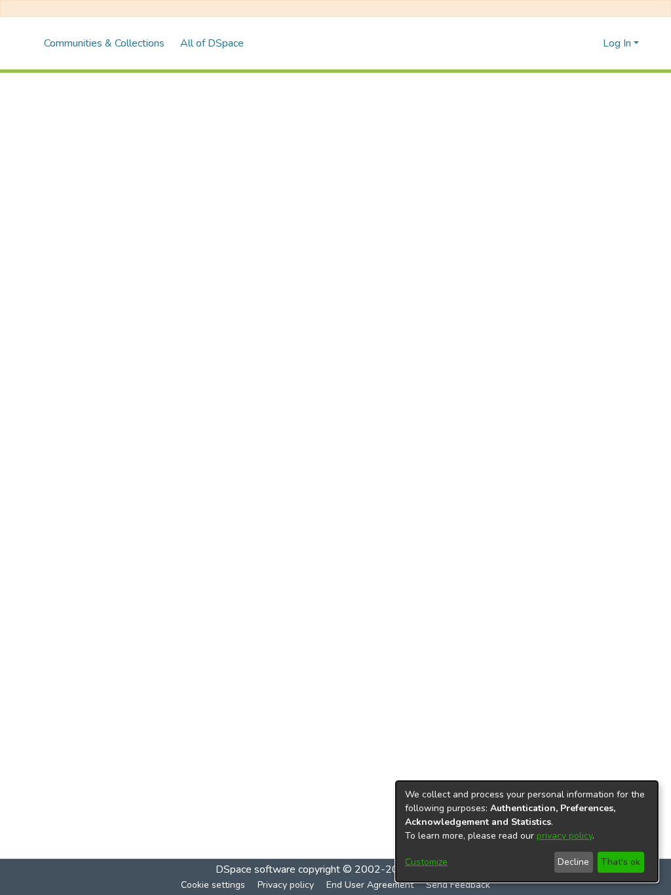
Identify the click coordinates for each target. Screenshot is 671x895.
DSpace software (256, 869)
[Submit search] (572, 43)
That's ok (620, 862)
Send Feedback (458, 885)
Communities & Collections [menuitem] (104, 43)
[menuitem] (216, 43)
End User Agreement (369, 885)
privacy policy (564, 835)
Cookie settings (213, 885)
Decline (573, 862)
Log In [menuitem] (617, 43)
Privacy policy (286, 885)
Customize (426, 862)
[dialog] (527, 831)
